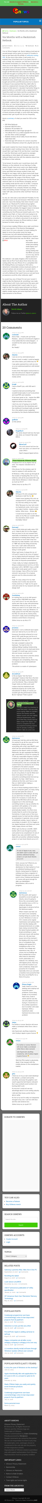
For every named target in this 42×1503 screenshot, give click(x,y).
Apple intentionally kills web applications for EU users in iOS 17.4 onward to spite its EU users (20, 1376)
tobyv (14, 1022)
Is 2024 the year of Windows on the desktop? (21, 1367)
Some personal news (12, 1403)
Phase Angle (26, 984)
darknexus (16, 738)
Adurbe (14, 355)
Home (6, 31)
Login (8, 1242)
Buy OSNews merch (13, 1204)
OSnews (14, 1498)
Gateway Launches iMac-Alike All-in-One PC (20, 1270)
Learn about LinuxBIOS (12, 1282)
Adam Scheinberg (30, 1434)
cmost (18, 846)
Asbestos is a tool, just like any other (17, 1326)
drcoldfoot (16, 674)
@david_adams (31, 313)
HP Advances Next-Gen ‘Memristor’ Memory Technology (20, 1297)
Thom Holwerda (19, 460)
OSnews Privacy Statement (14, 1424)
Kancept (15, 527)
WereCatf (22, 444)
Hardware (13, 31)
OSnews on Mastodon (14, 1470)
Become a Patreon (13, 1201)
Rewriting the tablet (11, 1276)
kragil (14, 384)
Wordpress (24, 1436)
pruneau (15, 628)
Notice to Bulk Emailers (14, 1474)
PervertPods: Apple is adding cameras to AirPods (19, 1333)
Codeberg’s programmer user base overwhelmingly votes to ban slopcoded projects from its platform (19, 1317)
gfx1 (13, 1074)
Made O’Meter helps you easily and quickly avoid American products (19, 1385)
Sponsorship (10, 1467)
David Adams (8, 46)
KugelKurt (19, 431)
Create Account (12, 1239)
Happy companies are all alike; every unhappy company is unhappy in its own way (20, 1341)
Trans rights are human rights (16, 1480)
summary (11, 118)
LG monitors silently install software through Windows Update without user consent (20, 1350)
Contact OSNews (12, 1477)
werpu (18, 1041)
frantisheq (16, 595)
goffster (15, 420)
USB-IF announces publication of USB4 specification (18, 1289)
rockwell (15, 335)
